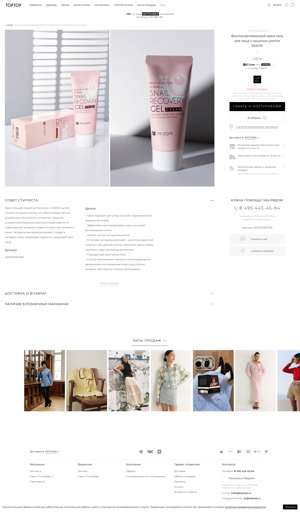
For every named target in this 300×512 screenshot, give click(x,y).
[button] (109, 200)
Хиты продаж (146, 5)
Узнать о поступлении (257, 106)
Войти (277, 5)
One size (257, 79)
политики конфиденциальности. (245, 507)
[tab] (150, 342)
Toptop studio (123, 5)
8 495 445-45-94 (244, 471)
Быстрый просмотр (44, 404)
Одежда (51, 5)
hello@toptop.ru (241, 493)
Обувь (65, 5)
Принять (290, 507)
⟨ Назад (9, 25)
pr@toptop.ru (252, 498)
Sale (163, 5)
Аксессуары (82, 5)
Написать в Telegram (242, 478)
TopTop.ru (13, 5)
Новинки (35, 5)
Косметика (102, 5)
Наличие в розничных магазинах (257, 126)
